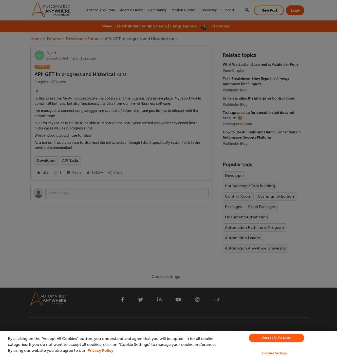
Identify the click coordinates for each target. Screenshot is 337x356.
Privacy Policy (100, 350)
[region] (168, 343)
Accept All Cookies (276, 338)
